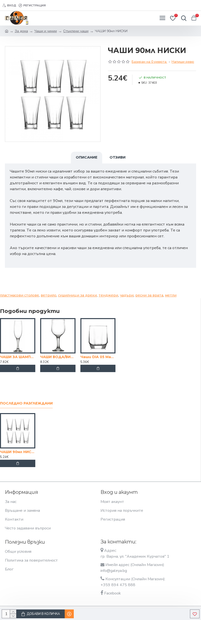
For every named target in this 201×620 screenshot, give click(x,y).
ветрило (48, 295)
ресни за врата (149, 295)
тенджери (108, 295)
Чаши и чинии (45, 31)
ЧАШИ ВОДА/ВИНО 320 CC (57, 357)
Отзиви (118, 157)
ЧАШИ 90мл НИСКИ (17, 452)
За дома (21, 31)
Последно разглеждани (26, 403)
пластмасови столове (19, 295)
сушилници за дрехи (77, 295)
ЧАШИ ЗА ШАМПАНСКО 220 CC (17, 357)
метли (170, 295)
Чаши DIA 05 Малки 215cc (98, 357)
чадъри (127, 295)
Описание (86, 157)
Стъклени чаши (75, 31)
